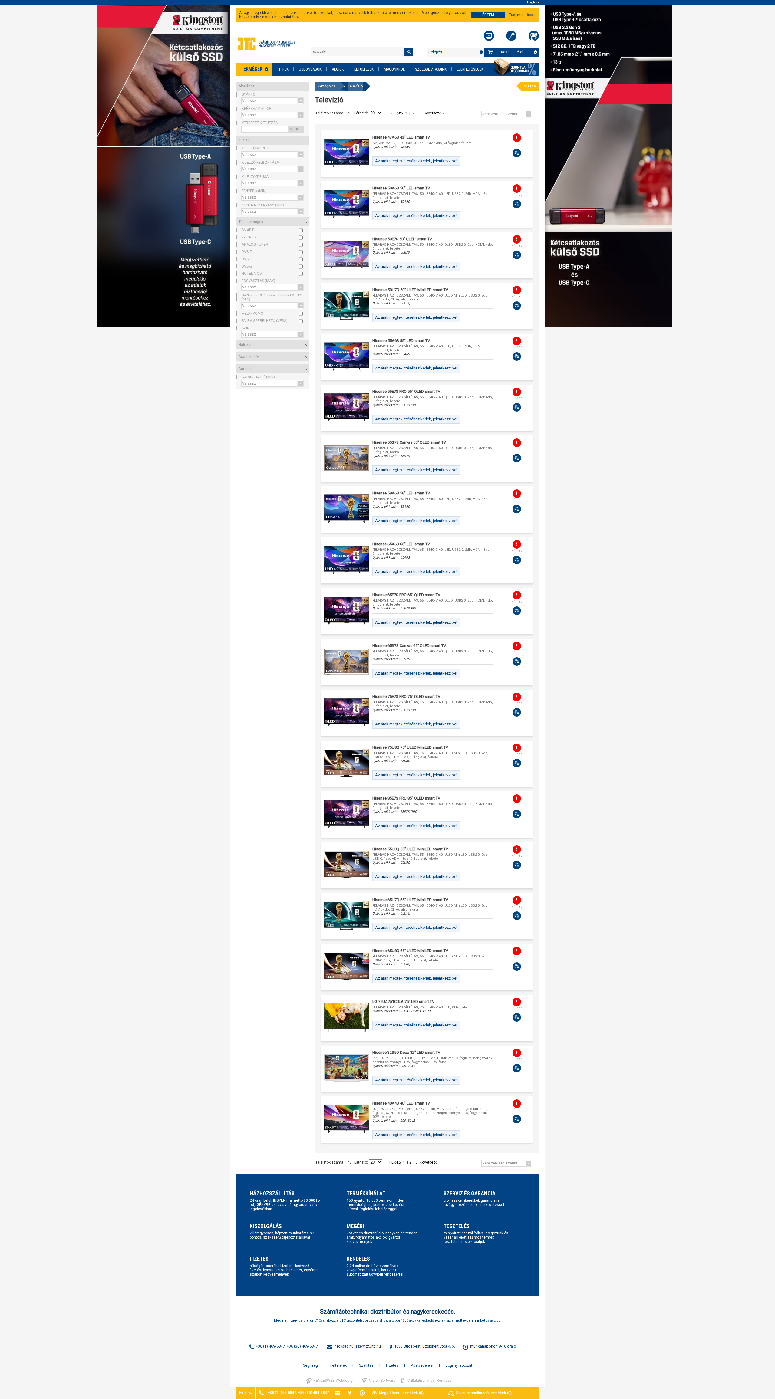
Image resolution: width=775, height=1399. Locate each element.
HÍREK (284, 69)
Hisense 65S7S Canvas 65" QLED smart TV (409, 645)
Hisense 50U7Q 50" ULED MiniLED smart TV (410, 289)
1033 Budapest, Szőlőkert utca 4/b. (424, 1346)
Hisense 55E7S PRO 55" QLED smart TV (406, 391)
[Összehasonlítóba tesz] (517, 153)
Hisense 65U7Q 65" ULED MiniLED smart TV (410, 900)
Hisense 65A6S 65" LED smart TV (401, 544)
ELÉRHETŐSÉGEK (470, 69)
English (533, 2)
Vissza (530, 86)
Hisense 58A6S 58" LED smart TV (401, 493)
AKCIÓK (338, 69)
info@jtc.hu (344, 1346)
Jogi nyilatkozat (459, 1365)
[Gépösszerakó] (489, 36)
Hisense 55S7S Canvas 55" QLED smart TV (409, 442)
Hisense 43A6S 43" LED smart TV (401, 137)
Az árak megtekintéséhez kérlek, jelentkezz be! (416, 161)
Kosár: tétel (512, 52)
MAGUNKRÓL (394, 69)
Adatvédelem (422, 1365)
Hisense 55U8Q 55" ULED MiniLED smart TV (410, 849)
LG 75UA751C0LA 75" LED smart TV (403, 1001)
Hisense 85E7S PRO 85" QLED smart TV (406, 798)
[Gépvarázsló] (511, 36)
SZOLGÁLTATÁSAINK (431, 69)
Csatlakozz (327, 1320)
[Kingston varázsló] (534, 36)
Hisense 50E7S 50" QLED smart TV (402, 239)
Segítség (310, 1365)
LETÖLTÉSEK (364, 69)
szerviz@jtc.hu (368, 1346)
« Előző (397, 113)
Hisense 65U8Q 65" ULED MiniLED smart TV (410, 950)
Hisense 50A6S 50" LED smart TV (401, 188)
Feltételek (338, 1365)
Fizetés (392, 1365)
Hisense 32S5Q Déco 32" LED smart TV (406, 1052)
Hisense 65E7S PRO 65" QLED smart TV (406, 595)
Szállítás (366, 1365)
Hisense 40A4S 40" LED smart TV (401, 1103)
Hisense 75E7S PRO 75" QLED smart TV (406, 696)
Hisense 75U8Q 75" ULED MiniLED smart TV (410, 747)
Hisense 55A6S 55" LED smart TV (401, 340)
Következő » (433, 113)
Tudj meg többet (522, 15)
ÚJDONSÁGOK (310, 69)
